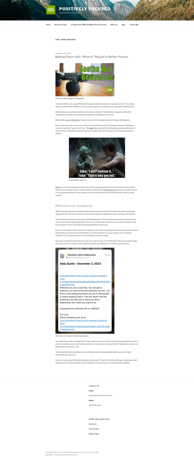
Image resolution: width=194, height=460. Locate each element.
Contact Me (134, 25)
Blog (123, 25)
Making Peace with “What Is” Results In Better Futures (91, 56)
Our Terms (92, 424)
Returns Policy (94, 434)
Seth (57, 187)
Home (48, 25)
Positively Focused (85, 8)
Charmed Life (110, 190)
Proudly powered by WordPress (66, 455)
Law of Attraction (72, 120)
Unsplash (80, 98)
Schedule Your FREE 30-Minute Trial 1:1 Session (88, 25)
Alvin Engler (68, 98)
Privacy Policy (94, 429)
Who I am (114, 25)
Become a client (61, 25)
